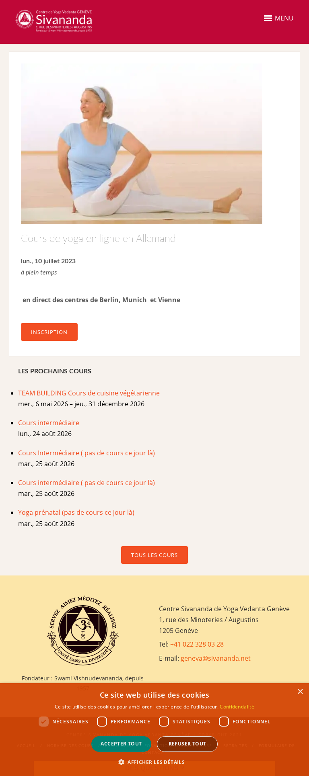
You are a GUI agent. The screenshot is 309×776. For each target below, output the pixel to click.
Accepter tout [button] (121, 743)
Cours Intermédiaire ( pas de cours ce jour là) (86, 452)
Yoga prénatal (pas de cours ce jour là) (76, 512)
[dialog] (154, 729)
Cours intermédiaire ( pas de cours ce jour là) (86, 482)
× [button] (300, 692)
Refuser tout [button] (187, 743)
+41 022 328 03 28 (197, 644)
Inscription (49, 332)
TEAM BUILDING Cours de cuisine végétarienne (89, 393)
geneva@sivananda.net (216, 658)
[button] (154, 762)
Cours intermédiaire (48, 422)
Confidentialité (237, 706)
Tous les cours (154, 555)
